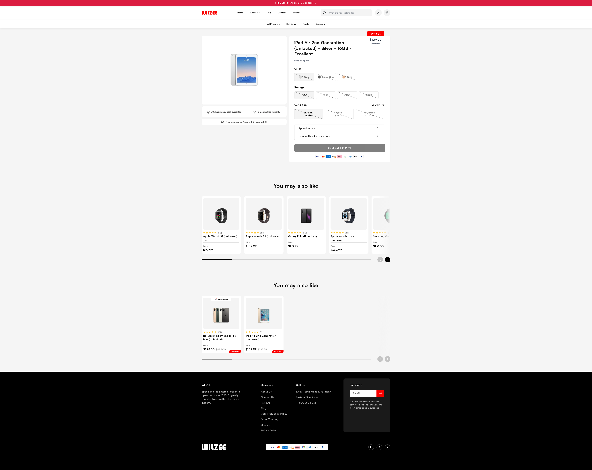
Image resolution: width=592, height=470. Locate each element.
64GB (350, 96)
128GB (372, 96)
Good (344, 115)
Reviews (265, 402)
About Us (266, 391)
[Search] (324, 12)
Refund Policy (269, 430)
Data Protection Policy (274, 413)
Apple (305, 60)
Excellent (313, 115)
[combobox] (346, 12)
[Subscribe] (380, 393)
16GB (308, 96)
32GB (329, 96)
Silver (309, 78)
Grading (265, 424)
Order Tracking (269, 419)
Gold (352, 78)
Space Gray (329, 78)
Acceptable (374, 115)
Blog (263, 408)
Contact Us (267, 397)
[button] (387, 12)
